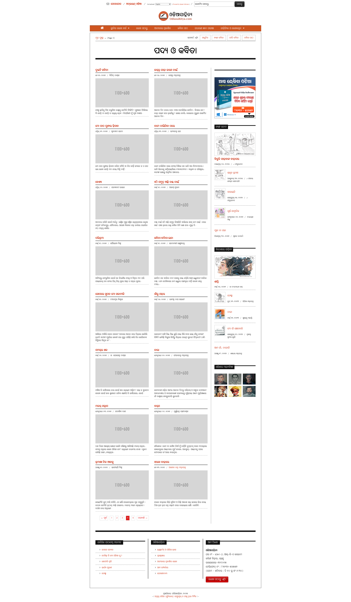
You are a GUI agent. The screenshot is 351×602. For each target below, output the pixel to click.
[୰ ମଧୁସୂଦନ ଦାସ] (235, 391)
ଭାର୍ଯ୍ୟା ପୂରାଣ (107, 568)
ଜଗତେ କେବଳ (107, 550)
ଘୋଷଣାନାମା (162, 573)
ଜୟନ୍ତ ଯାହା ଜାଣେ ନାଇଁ (165, 70)
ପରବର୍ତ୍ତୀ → (143, 518)
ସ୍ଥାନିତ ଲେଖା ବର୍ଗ (119, 28)
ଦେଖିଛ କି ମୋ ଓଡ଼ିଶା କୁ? (112, 556)
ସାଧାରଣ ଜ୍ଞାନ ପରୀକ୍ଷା (204, 28)
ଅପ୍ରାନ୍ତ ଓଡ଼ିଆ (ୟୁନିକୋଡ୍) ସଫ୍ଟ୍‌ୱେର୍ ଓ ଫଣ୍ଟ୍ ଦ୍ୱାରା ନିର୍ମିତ (175, 596)
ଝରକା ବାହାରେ (161, 462)
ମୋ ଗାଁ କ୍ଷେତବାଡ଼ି (235, 328)
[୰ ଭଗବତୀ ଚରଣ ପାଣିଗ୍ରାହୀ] (249, 379)
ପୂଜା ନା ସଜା (220, 230)
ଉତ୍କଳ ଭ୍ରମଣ (232, 172)
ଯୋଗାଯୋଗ (116, 4)
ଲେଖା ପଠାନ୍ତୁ (142, 28)
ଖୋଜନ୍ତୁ (239, 4)
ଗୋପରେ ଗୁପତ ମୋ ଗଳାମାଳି (109, 294)
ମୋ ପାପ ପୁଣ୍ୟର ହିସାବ (107, 126)
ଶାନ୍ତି (216, 281)
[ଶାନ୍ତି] (235, 267)
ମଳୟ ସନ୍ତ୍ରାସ (101, 406)
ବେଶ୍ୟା (98, 182)
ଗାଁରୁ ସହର (159, 294)
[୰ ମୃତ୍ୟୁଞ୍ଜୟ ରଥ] (235, 379)
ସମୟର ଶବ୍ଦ (101, 350)
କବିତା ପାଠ (183, 28)
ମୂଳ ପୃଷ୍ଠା (99, 38)
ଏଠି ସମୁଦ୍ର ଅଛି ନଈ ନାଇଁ (166, 182)
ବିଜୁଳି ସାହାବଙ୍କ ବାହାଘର (226, 159)
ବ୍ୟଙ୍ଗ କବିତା (219, 38)
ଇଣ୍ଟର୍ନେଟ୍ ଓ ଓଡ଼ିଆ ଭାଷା (166, 550)
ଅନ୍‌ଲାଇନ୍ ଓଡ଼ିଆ (133, 4)
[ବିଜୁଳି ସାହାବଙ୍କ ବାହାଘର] (235, 144)
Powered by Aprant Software (181, 4)
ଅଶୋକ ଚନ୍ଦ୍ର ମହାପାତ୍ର (177, 467)
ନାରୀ (229, 312)
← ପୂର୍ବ (104, 518)
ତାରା (156, 350)
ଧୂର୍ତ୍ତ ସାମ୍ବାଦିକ (233, 211)
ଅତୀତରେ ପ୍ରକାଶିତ (162, 28)
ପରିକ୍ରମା (99, 238)
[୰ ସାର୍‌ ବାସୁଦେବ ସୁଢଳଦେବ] (220, 391)
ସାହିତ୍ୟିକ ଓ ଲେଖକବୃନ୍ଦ (232, 28)
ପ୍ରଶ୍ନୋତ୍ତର (161, 556)
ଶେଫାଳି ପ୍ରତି (107, 562)
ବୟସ (157, 406)
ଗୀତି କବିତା (234, 38)
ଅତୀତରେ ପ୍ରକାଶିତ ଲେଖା (167, 562)
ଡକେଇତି (231, 192)
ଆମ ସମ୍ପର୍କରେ (162, 568)
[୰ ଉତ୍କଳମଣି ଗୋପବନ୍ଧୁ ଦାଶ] (249, 391)
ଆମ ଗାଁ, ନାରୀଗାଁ (222, 347)
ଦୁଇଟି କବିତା (101, 70)
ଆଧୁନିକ (205, 38)
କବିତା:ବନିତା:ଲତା (163, 238)
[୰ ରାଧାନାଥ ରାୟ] (220, 379)
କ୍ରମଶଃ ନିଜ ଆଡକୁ (104, 462)
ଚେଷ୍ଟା (230, 295)
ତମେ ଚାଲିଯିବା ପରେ (164, 126)
